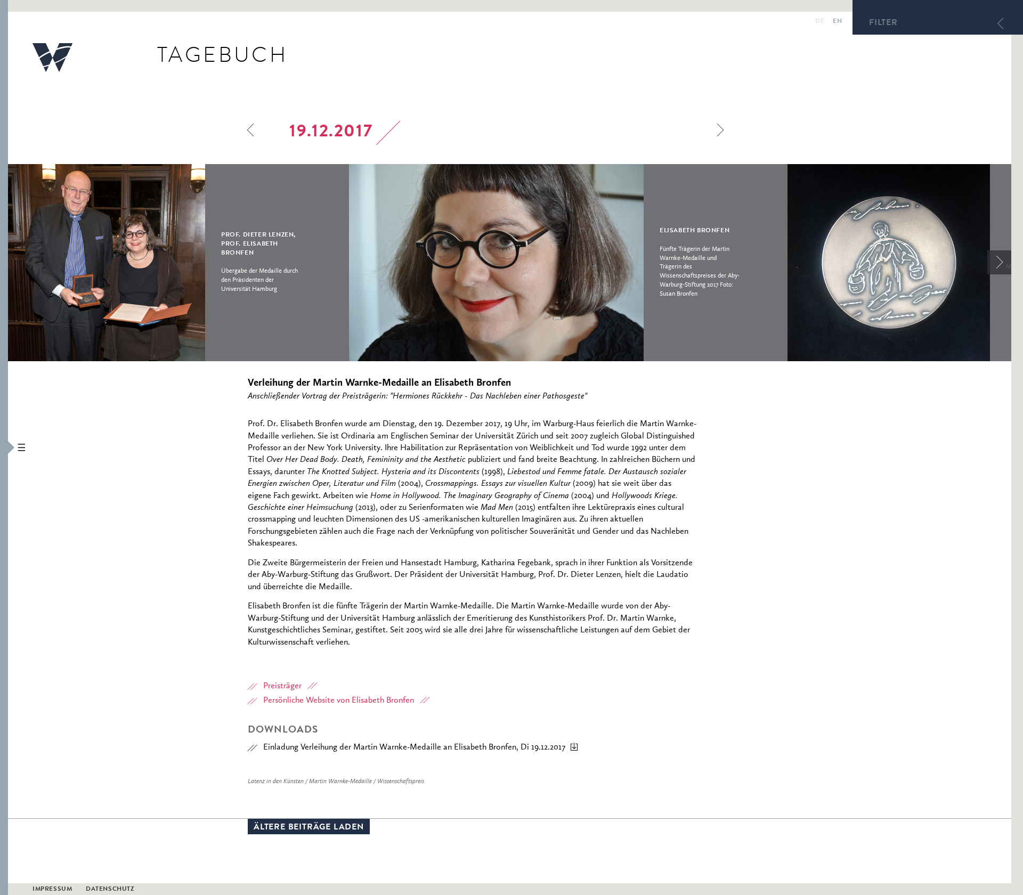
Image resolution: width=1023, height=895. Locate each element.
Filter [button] (883, 23)
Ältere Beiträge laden (309, 828)
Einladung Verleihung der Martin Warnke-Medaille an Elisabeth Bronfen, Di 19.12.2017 (414, 747)
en (837, 22)
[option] (178, 262)
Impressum (52, 889)
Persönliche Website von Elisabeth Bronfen (338, 700)
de (819, 22)
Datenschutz (110, 889)
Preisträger (282, 686)
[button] (4, 447)
